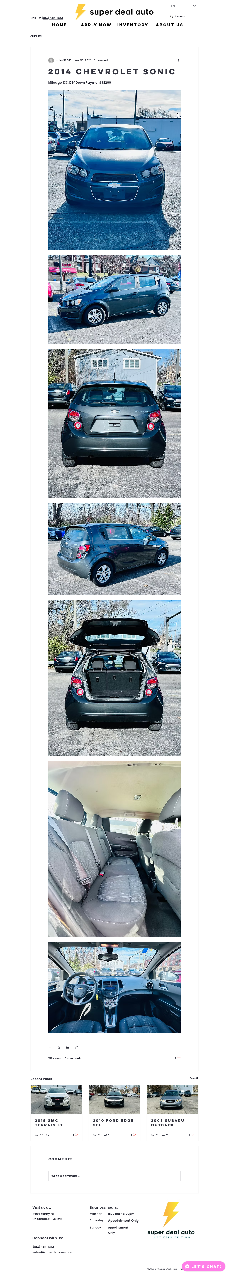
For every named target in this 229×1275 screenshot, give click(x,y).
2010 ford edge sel (113, 1122)
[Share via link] (76, 1047)
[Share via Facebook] (50, 1047)
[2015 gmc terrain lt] (56, 1099)
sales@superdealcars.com (52, 1252)
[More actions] (178, 60)
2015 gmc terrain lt (49, 1122)
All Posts (36, 36)
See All (194, 1078)
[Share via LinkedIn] (67, 1047)
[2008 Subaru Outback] (172, 1099)
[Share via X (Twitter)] (58, 1047)
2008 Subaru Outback (168, 1122)
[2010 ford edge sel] (114, 1099)
